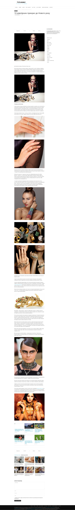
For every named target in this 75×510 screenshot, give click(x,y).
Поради (23, 7)
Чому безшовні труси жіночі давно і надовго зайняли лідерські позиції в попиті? (29, 464)
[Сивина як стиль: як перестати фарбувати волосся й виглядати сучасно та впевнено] (19, 460)
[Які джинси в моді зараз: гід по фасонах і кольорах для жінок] (40, 460)
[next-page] (30, 477)
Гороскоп (48, 39)
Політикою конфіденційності (31, 509)
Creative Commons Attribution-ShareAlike (37, 508)
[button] (60, 7)
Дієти (48, 40)
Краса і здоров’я (28, 7)
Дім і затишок (38, 7)
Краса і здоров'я (49, 43)
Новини (20, 7)
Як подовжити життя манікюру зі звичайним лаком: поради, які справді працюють (29, 474)
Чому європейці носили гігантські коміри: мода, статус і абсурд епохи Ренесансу (19, 474)
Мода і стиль (18, 9)
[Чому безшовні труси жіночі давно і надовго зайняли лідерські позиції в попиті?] (29, 460)
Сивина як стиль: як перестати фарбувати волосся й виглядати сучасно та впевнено (18, 464)
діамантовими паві (40, 388)
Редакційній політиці (17, 508)
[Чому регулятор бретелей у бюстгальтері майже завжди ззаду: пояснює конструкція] (40, 470)
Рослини (48, 54)
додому (15, 9)
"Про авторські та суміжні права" (50, 507)
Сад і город (33, 7)
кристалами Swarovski (18, 284)
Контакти (50, 7)
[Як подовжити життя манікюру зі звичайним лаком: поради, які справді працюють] (29, 470)
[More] (42, 31)
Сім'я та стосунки (49, 57)
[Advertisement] (45, 3)
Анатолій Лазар (17, 14)
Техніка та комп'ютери (50, 60)
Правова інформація (45, 7)
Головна (16, 7)
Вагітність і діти (49, 37)
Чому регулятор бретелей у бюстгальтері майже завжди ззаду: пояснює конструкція (39, 474)
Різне (48, 51)
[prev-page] (28, 477)
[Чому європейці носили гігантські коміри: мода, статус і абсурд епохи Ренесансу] (19, 470)
